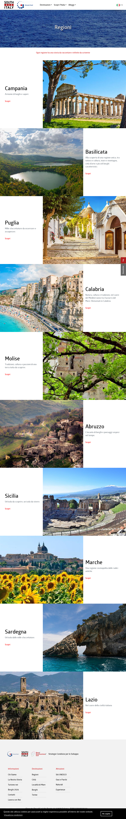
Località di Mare (38, 784)
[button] (120, 5)
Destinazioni (45, 4)
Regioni (35, 774)
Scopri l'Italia (59, 4)
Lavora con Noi (14, 799)
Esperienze (60, 789)
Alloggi (71, 4)
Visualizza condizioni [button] (13, 815)
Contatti (11, 794)
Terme (34, 794)
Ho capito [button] (106, 814)
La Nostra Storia (15, 779)
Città (34, 779)
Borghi (35, 789)
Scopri (7, 101)
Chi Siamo (12, 774)
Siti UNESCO (61, 774)
